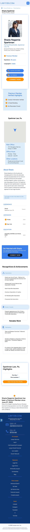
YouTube (15, 515)
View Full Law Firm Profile (15, 382)
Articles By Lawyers (15, 468)
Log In (14, 442)
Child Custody (20, 49)
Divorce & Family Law (9, 49)
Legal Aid (15, 463)
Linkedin (15, 504)
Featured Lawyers (15, 492)
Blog (15, 474)
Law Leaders (15, 451)
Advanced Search (15, 483)
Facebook (15, 510)
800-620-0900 (13, 432)
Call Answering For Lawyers (15, 445)
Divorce (13, 50)
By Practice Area (15, 489)
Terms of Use (5, 528)
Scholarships (15, 471)
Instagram (15, 507)
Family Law (7, 50)
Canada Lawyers (15, 495)
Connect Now (15, 79)
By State (15, 486)
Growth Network (15, 453)
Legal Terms (15, 465)
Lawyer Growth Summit (15, 448)
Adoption (17, 50)
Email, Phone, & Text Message (14, 528)
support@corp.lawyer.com (16, 426)
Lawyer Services (15, 439)
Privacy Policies (24, 528)
